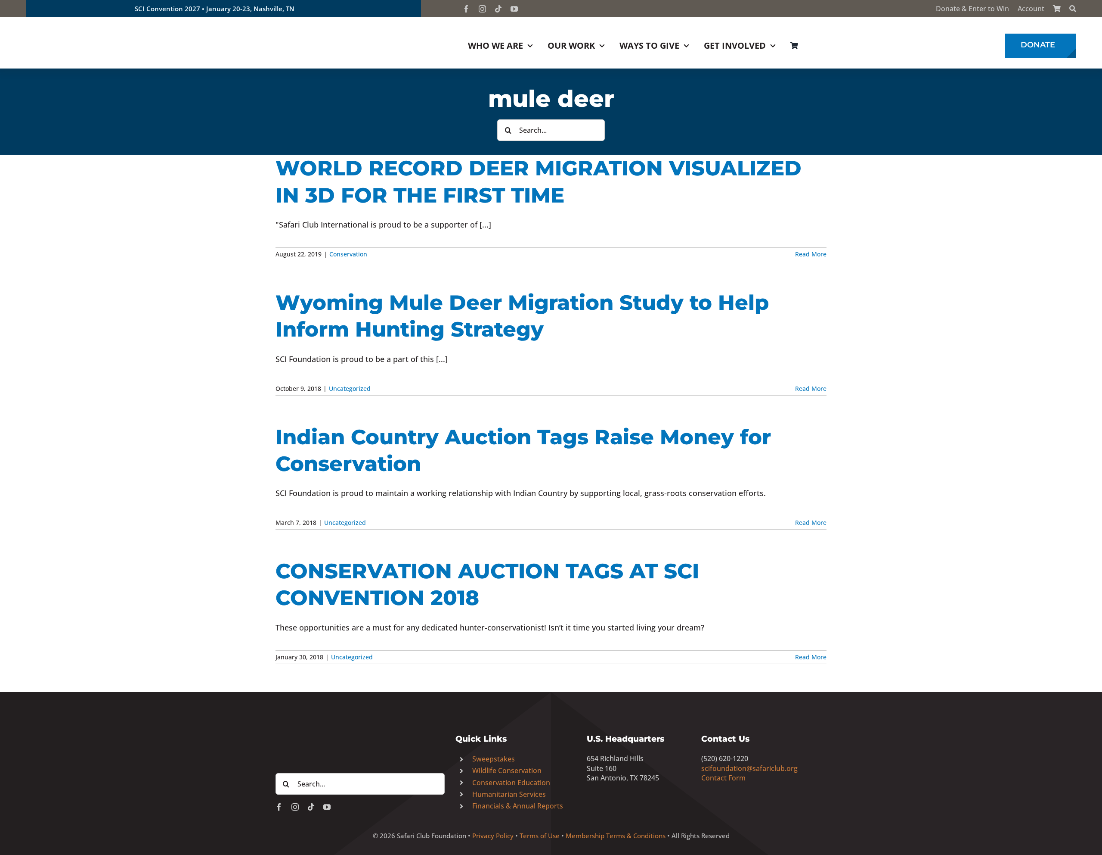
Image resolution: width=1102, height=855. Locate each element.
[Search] (1072, 8)
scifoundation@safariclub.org (749, 768)
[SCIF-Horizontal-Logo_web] (90, 25)
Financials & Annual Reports (517, 806)
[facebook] (466, 8)
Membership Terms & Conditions (616, 835)
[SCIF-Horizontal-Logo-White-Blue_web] (360, 716)
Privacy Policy (493, 835)
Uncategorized (350, 388)
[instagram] (482, 8)
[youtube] (514, 8)
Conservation (348, 254)
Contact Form (723, 778)
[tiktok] (498, 8)
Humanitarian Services (509, 794)
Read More (810, 254)
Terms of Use (540, 835)
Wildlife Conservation (507, 770)
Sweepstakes (493, 759)
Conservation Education (511, 782)
